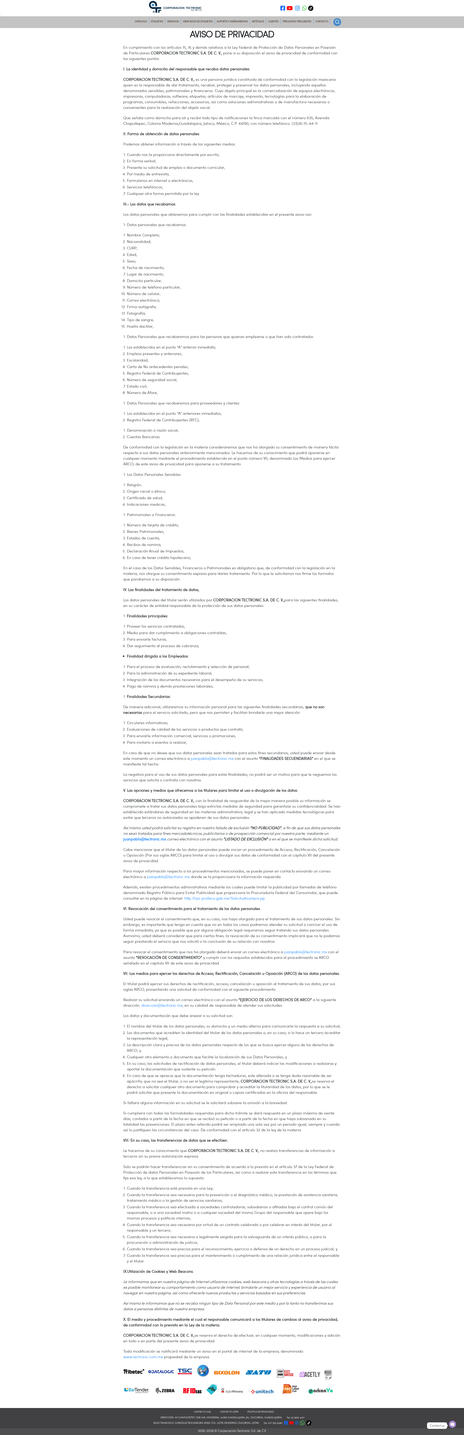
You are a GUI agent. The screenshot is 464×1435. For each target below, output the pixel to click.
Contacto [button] (321, 21)
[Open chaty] (452, 1424)
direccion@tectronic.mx (162, 1005)
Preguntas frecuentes (297, 21)
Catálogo (141, 21)
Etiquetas (157, 21)
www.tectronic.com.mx (143, 1356)
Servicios (173, 21)
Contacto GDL (202, 1411)
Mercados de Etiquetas (198, 21)
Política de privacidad (260, 1411)
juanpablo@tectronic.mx (212, 758)
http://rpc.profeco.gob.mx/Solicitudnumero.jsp (224, 898)
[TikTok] (311, 8)
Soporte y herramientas (232, 21)
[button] (304, 8)
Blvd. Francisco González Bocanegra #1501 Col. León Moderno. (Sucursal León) (206, 1422)
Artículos (258, 21)
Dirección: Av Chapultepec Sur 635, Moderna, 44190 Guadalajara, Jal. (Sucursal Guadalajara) (221, 1417)
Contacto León (229, 1411)
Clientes (273, 21)
